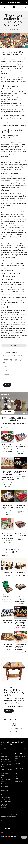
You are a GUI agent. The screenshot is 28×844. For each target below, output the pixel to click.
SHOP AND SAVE (8, 406)
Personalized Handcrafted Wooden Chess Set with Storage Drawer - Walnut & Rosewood (20, 594)
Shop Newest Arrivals (6, 794)
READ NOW (9, 707)
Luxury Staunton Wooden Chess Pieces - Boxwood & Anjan (20, 570)
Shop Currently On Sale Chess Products (6, 797)
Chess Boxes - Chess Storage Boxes (6, 786)
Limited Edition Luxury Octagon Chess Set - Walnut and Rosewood (20, 530)
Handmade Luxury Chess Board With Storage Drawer (20, 502)
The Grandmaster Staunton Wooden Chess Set (7, 642)
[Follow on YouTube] (9, 825)
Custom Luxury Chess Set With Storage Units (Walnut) (20, 469)
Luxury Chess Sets (5, 755)
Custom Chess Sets (6, 763)
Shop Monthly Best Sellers (6, 790)
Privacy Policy (11, 360)
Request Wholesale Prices (20, 754)
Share (15, 345)
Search (17, 770)
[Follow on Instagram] (6, 825)
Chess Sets (4, 753)
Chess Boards (4, 782)
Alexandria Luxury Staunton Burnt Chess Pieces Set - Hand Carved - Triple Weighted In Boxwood (8, 532)
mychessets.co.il (5, 820)
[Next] (26, 2)
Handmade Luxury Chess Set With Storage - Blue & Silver (20, 443)
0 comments (15, 29)
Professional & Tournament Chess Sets (6, 776)
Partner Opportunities (20, 757)
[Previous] (1, 2)
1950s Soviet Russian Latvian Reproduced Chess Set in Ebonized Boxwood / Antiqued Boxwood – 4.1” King (20, 644)
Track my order (19, 760)
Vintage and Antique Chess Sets (6, 766)
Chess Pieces (4, 780)
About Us (17, 775)
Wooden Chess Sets (6, 758)
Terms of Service (19, 360)
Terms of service (19, 762)
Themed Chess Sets (6, 760)
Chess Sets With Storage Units (5, 770)
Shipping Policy (19, 765)
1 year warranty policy (14, 728)
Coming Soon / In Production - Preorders (5, 802)
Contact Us (18, 772)
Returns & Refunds (20, 767)
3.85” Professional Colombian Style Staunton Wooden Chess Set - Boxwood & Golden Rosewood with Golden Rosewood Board (7, 472)
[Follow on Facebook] (2, 825)
